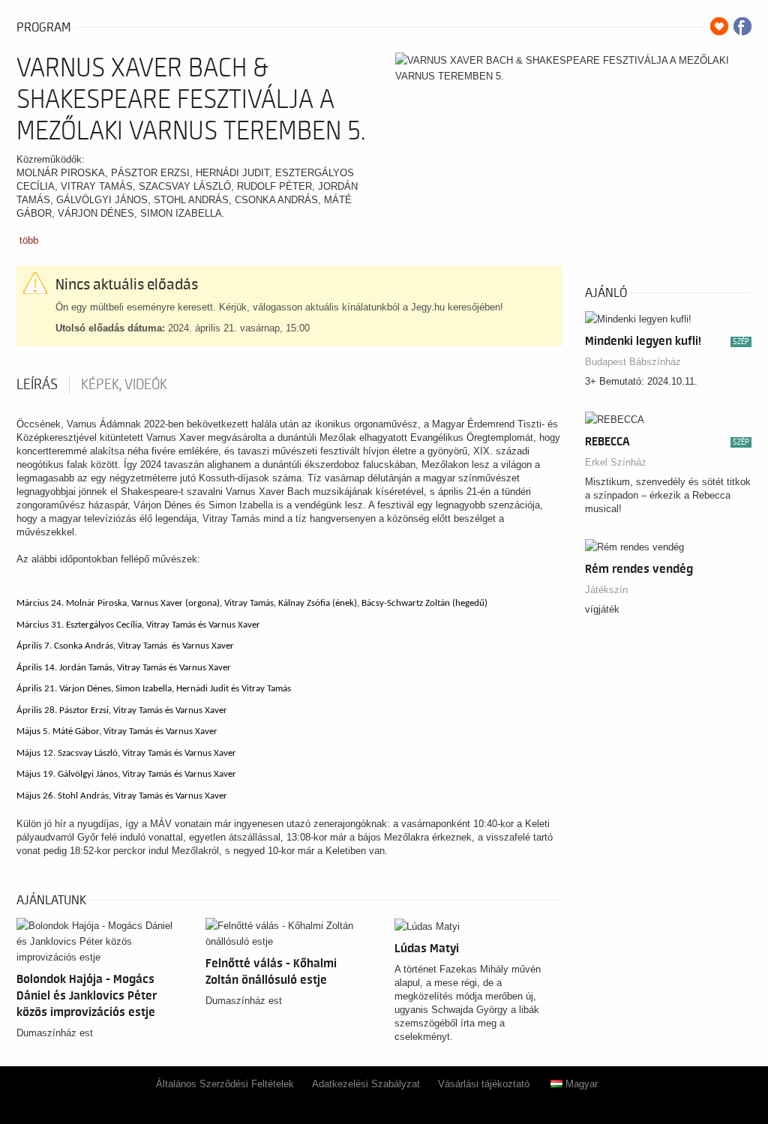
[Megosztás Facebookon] (743, 26)
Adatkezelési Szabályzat (366, 1084)
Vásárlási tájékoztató (484, 1084)
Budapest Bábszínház (633, 361)
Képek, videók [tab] (124, 384)
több (29, 240)
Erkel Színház (615, 462)
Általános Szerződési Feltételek (225, 1084)
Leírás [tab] (37, 384)
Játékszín (606, 589)
